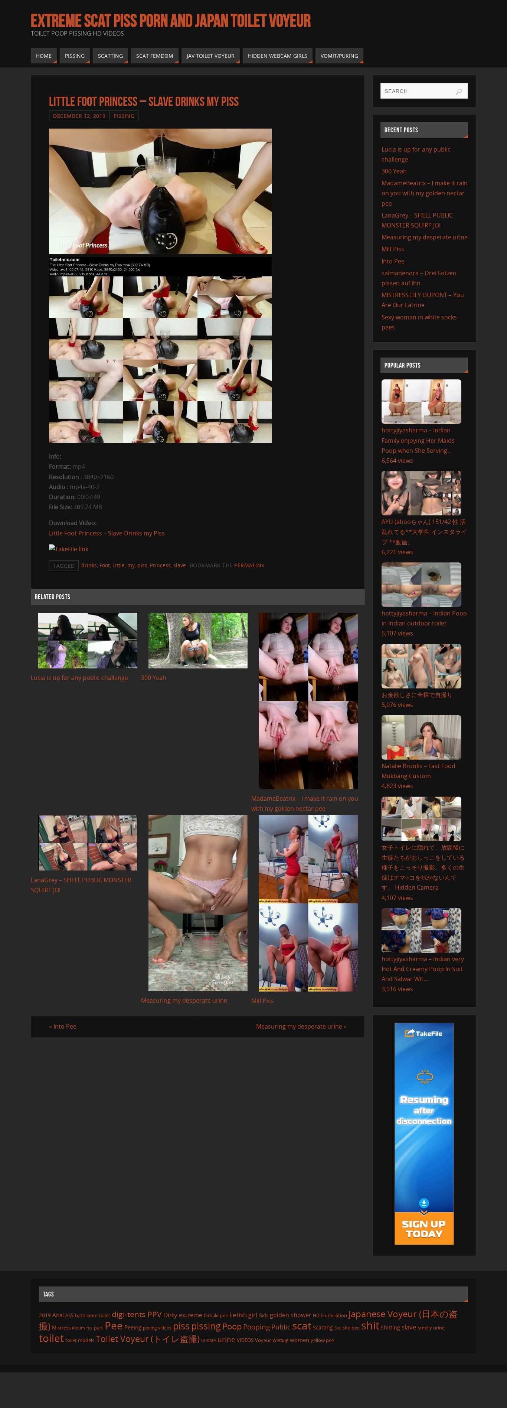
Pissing (124, 115)
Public (281, 1326)
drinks (89, 565)
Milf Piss (262, 1001)
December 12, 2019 (79, 115)
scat (301, 1325)
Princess (160, 565)
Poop (232, 1326)
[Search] (458, 92)
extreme (190, 1315)
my (131, 565)
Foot (104, 565)
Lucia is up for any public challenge (79, 678)
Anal (58, 1315)
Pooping (256, 1327)
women (299, 1340)
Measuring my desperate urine (184, 1000)
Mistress (61, 1327)
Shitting (390, 1327)
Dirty (170, 1314)
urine (226, 1339)
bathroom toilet (92, 1315)
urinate (208, 1340)
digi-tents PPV (137, 1314)
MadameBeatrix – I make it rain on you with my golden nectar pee (425, 193)
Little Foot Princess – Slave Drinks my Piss (107, 533)
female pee (216, 1315)
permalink (249, 565)
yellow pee (322, 1340)
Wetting (280, 1340)
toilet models (79, 1340)
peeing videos (157, 1328)
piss (142, 565)
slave (179, 565)
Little (118, 565)
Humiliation (334, 1315)
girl (252, 1315)
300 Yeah (153, 678)
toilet (51, 1338)
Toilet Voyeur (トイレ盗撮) (148, 1339)
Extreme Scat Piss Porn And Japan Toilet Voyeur (171, 21)
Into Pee (62, 1026)
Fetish (238, 1315)
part (98, 1327)
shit (370, 1325)
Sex (337, 1328)
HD (316, 1315)
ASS (69, 1315)
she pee (351, 1327)
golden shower (290, 1315)
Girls (263, 1315)
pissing (206, 1325)
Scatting (323, 1327)
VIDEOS (245, 1340)
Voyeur (263, 1340)
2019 (45, 1315)
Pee (114, 1325)
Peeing (132, 1327)
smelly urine (431, 1327)
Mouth (78, 1328)
